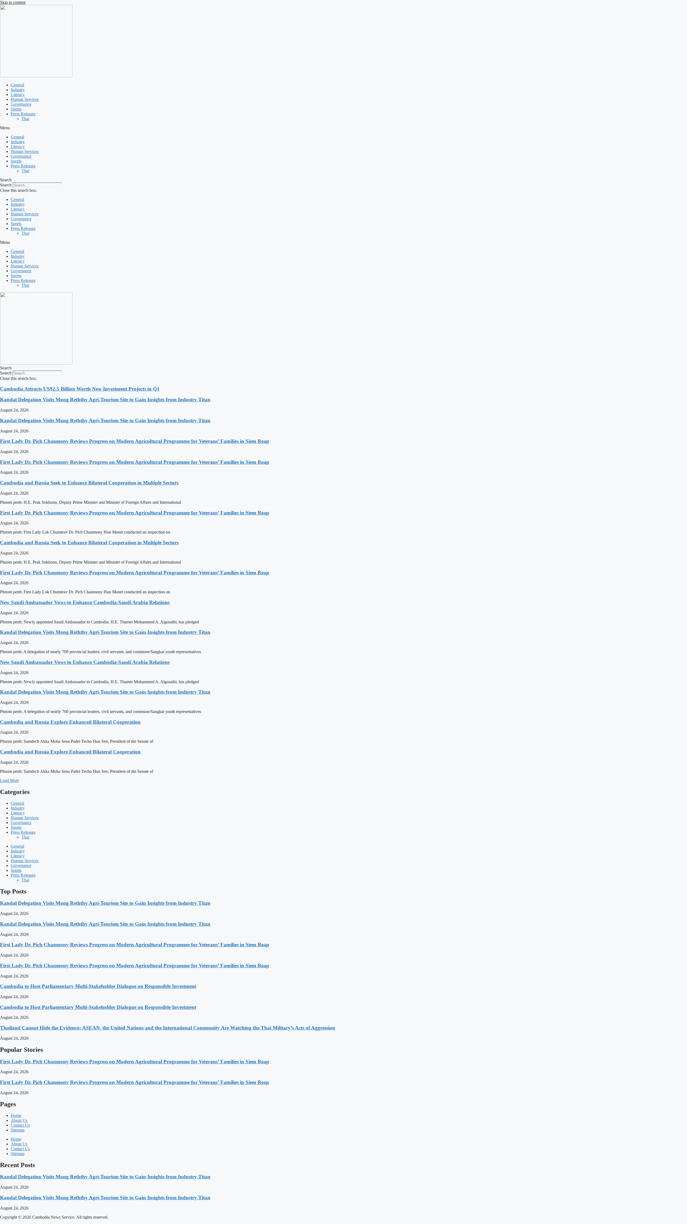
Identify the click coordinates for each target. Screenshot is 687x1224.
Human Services (25, 99)
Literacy (18, 94)
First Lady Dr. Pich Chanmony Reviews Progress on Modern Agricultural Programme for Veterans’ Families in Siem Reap (134, 441)
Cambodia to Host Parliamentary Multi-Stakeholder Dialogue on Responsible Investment (98, 986)
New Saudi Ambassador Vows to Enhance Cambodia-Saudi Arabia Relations (85, 602)
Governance (21, 104)
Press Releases (23, 114)
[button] (343, 128)
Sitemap (17, 1130)
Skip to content (12, 2)
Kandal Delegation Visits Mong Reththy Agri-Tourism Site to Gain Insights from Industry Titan (105, 399)
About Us (19, 1120)
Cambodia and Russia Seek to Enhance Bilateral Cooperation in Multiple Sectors (89, 483)
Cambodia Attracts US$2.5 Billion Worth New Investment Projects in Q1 (80, 389)
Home (16, 1115)
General (17, 85)
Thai (25, 118)
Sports (16, 109)
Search (6, 185)
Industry (18, 89)
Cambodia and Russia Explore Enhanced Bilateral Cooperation (70, 722)
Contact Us (20, 1125)
